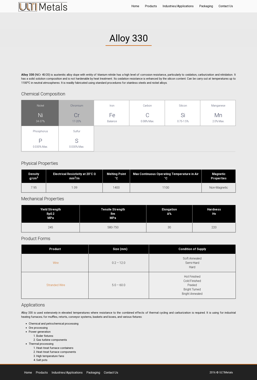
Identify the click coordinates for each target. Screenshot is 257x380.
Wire (56, 263)
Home (135, 6)
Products (151, 6)
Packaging (206, 6)
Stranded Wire (55, 285)
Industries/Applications (178, 6)
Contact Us (226, 6)
